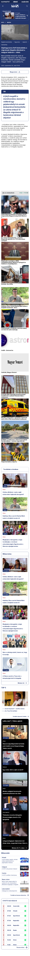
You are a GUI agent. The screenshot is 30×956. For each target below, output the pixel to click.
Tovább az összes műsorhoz (18, 895)
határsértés (4, 44)
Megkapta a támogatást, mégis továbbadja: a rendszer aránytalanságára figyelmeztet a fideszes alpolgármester (13, 543)
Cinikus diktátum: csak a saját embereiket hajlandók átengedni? (21, 16)
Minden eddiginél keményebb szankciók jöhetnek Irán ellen (12, 792)
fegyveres (17, 42)
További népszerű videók (19, 716)
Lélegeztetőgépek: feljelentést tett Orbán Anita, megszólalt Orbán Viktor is (15, 842)
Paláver (5, 767)
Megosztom (13, 72)
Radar (15, 930)
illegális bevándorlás (6, 42)
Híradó (4, 857)
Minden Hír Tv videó (18, 848)
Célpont (4, 867)
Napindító (16, 920)
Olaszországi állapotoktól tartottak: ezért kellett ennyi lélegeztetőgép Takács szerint (13, 746)
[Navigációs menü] (2, 6)
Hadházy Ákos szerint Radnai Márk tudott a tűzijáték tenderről (14, 517)
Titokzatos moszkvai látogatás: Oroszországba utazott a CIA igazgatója (12, 817)
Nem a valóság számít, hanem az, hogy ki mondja (15, 653)
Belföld (9, 22)
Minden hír (21, 683)
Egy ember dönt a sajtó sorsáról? (13, 770)
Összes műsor (20, 947)
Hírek (4, 489)
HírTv (2, 22)
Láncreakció (6, 812)
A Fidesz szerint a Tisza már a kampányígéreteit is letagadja (12, 677)
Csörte (4, 873)
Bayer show (6, 879)
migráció (24, 42)
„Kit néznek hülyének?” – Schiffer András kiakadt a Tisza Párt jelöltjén (13, 710)
